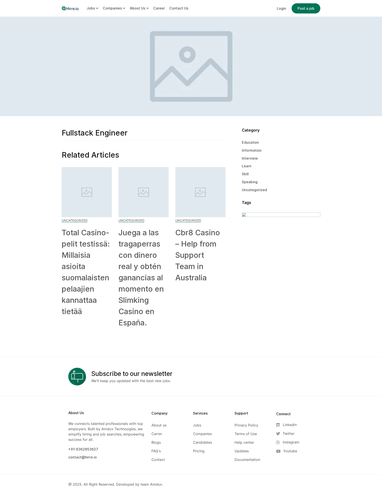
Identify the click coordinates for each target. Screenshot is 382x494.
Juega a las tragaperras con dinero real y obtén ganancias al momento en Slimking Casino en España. (141, 277)
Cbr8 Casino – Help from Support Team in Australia (197, 255)
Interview (250, 158)
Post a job (306, 8)
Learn (246, 166)
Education (250, 142)
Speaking (250, 182)
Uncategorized (75, 220)
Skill (245, 174)
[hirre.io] (70, 8)
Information (252, 150)
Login (281, 8)
